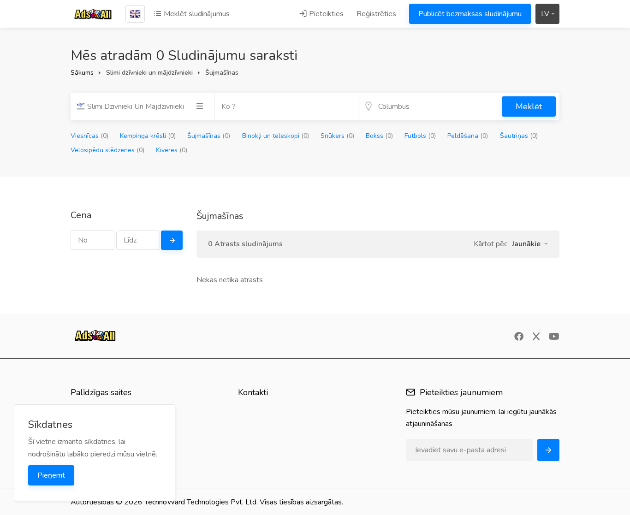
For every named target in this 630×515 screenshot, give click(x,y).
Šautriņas (519, 135)
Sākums (82, 72)
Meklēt (529, 106)
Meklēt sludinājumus (196, 14)
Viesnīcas (89, 135)
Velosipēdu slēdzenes (107, 150)
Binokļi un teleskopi (275, 135)
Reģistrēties (376, 14)
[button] (530, 244)
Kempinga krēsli (148, 135)
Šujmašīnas (208, 135)
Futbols (420, 135)
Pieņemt (51, 475)
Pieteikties (325, 14)
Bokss (379, 135)
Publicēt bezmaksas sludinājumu (470, 14)
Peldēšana (467, 135)
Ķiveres (171, 150)
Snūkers (337, 135)
